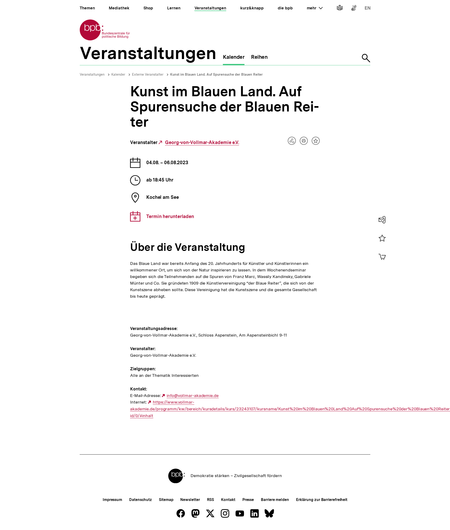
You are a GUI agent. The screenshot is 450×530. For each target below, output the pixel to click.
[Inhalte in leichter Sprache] (340, 8)
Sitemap (166, 499)
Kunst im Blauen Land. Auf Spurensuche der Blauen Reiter (216, 74)
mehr (315, 8)
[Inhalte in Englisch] (367, 8)
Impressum (112, 499)
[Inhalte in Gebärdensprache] (354, 8)
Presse (248, 499)
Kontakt (228, 499)
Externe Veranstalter (147, 74)
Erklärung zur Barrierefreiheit (321, 499)
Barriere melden (275, 499)
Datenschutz (140, 499)
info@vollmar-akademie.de (192, 395)
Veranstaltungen (92, 74)
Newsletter (190, 499)
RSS (210, 499)
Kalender (118, 74)
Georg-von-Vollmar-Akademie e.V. (202, 142)
